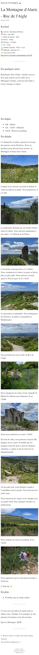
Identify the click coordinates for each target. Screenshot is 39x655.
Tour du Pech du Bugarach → (11, 642)
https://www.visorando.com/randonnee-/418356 (16, 55)
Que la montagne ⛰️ (11, 3)
